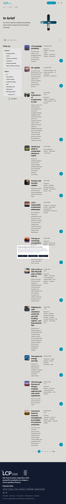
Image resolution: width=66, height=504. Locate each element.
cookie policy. (37, 251)
